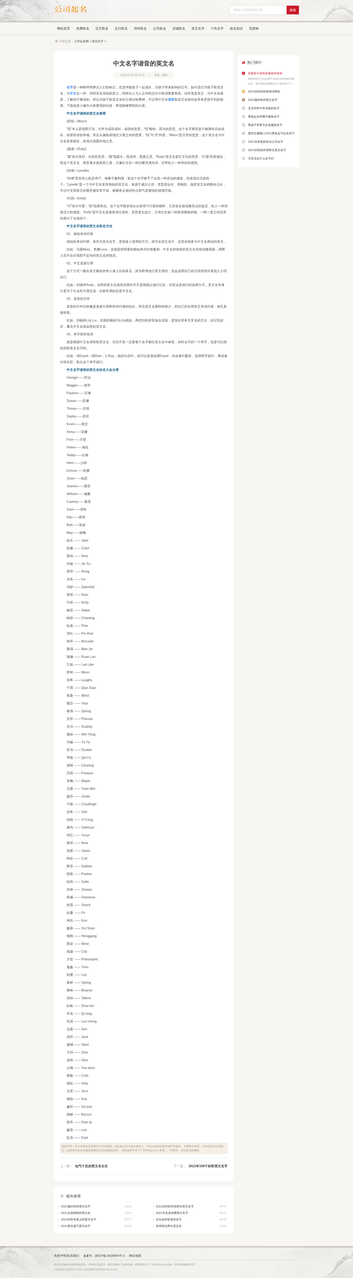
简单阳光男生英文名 (191, 1226)
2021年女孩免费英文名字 (191, 1213)
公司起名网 (81, 41)
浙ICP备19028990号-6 (110, 1255)
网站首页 (63, 28)
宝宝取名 (101, 28)
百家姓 (254, 28)
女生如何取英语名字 (191, 1219)
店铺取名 (178, 28)
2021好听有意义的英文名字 (96, 1219)
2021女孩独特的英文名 (96, 1213)
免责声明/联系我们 (66, 1255)
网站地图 (135, 1255)
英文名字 (197, 28)
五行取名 (121, 28)
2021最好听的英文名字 (96, 1206)
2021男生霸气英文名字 (96, 1226)
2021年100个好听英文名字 (208, 1166)
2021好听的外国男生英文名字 (191, 1206)
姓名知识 (236, 28)
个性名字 (217, 28)
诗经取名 (140, 28)
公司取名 (159, 28)
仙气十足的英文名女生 (91, 1166)
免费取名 (82, 28)
